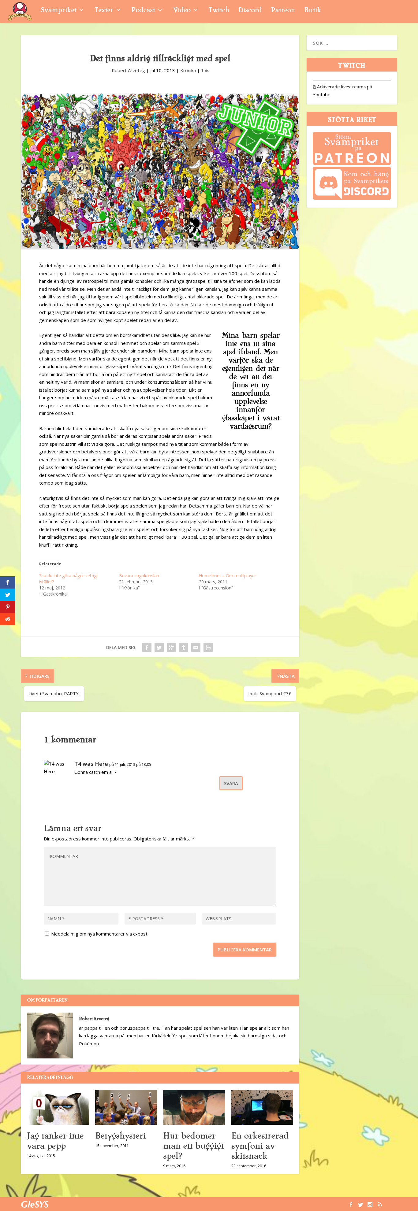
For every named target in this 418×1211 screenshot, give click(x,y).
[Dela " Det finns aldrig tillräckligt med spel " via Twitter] (159, 647)
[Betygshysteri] (126, 1107)
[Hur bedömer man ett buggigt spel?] (194, 1107)
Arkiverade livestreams (339, 87)
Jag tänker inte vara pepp (55, 1141)
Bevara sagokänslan (139, 575)
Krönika (188, 70)
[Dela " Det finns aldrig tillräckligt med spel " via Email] (196, 647)
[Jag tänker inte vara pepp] (58, 1107)
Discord (250, 11)
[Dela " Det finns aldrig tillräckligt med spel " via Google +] (171, 647)
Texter (103, 11)
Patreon (283, 11)
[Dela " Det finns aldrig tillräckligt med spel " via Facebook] (147, 647)
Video (181, 11)
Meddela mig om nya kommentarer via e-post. (99, 934)
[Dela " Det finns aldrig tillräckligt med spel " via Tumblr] (183, 647)
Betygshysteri (120, 1136)
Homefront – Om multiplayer (227, 575)
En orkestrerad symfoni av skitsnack (260, 1146)
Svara (231, 783)
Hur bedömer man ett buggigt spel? (193, 1146)
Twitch (218, 11)
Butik (312, 11)
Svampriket (58, 11)
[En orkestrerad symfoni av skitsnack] (262, 1107)
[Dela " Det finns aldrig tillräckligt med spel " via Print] (208, 647)
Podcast (143, 11)
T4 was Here (91, 763)
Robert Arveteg (128, 70)
